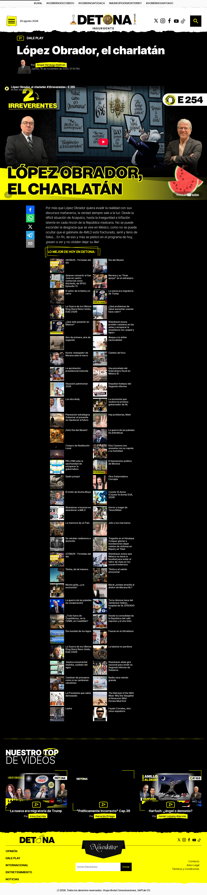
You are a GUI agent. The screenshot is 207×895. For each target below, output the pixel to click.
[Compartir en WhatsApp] (30, 218)
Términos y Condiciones (185, 868)
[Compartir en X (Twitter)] (30, 226)
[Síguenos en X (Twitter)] (156, 21)
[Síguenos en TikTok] (183, 21)
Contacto (193, 861)
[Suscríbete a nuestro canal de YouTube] (176, 21)
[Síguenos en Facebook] (169, 21)
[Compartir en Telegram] (30, 235)
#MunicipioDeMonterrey (125, 3)
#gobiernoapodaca (91, 3)
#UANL (38, 3)
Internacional (17, 865)
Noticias (12, 879)
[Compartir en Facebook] (30, 210)
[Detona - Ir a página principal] (103, 19)
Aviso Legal (193, 865)
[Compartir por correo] (30, 243)
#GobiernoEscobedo (60, 3)
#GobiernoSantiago (159, 3)
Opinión (11, 851)
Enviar (126, 866)
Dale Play (35, 38)
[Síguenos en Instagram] (163, 21)
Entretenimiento (19, 872)
